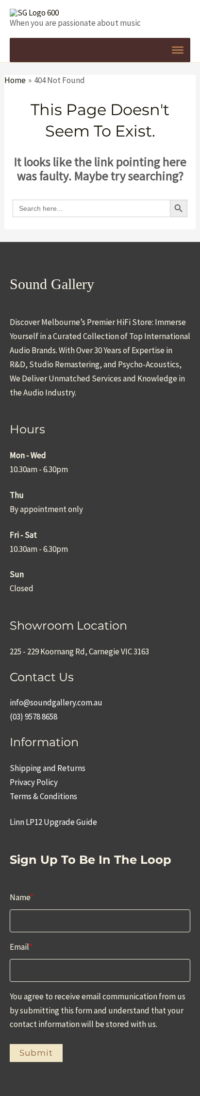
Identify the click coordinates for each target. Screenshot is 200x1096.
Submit (36, 1053)
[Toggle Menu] (177, 50)
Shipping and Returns (47, 768)
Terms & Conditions (43, 796)
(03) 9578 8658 (33, 716)
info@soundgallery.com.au (56, 702)
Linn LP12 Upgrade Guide (53, 822)
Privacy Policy (34, 782)
